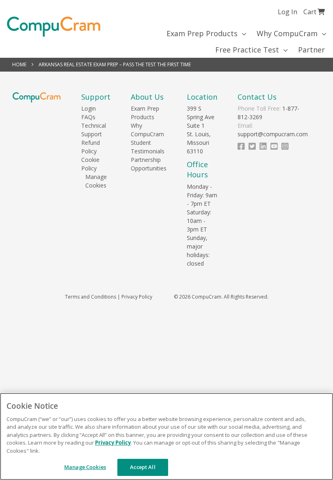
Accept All (142, 467)
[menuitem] (204, 33)
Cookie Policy (90, 164)
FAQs (88, 117)
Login (88, 108)
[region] (166, 436)
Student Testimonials (147, 147)
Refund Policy (90, 147)
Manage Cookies (95, 181)
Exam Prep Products (145, 113)
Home (20, 64)
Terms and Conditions (90, 296)
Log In (287, 11)
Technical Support (93, 130)
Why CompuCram (147, 130)
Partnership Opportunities (148, 164)
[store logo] (53, 26)
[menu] (166, 41)
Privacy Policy (136, 296)
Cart (314, 11)
